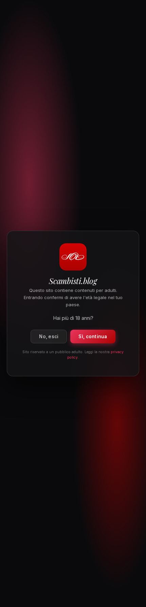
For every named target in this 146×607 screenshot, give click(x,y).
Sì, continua (92, 336)
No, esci (48, 336)
